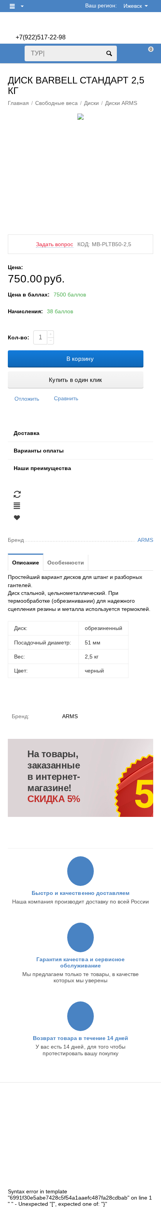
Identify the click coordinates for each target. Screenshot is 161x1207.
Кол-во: (18, 337)
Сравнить (66, 398)
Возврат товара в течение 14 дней (80, 1038)
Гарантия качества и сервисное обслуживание (80, 962)
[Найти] (109, 53)
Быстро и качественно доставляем (80, 893)
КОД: (83, 244)
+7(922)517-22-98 (41, 37)
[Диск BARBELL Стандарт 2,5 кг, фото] (80, 117)
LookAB (130, 1182)
